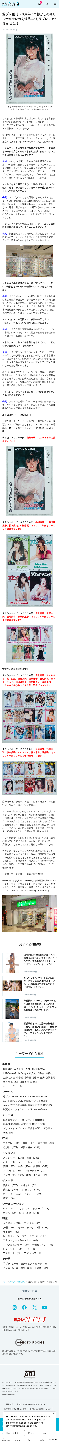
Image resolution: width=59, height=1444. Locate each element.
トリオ (24, 1208)
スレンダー (14, 1157)
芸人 (31, 1249)
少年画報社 (30, 1077)
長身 (25, 1166)
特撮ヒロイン (43, 1244)
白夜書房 (24, 1081)
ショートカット (31, 1162)
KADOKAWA (38, 1069)
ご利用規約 (8, 1404)
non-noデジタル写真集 (15, 1105)
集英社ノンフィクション (16, 1109)
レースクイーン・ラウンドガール (25, 1236)
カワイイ (13, 1193)
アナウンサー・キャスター (21, 1240)
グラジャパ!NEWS (17, 1282)
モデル (26, 1227)
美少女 (11, 1185)
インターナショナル (17, 1174)
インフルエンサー (17, 1244)
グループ (41, 1208)
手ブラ (11, 1263)
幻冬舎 (40, 1073)
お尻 (10, 1162)
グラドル (13, 1223)
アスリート (13, 1253)
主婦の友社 (9, 1077)
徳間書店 (50, 1077)
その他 (41, 1268)
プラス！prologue (34, 1119)
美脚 (10, 1166)
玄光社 (32, 1073)
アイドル (33, 1223)
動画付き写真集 (11, 1124)
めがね (11, 1147)
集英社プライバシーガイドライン (31, 1404)
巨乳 (34, 1157)
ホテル (10, 1212)
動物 (26, 1268)
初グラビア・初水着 (35, 1263)
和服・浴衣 (30, 1147)
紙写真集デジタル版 (13, 1119)
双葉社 (33, 1081)
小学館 (19, 1077)
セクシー (34, 1193)
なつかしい (30, 1189)
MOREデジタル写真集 (36, 1100)
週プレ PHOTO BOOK (15, 1096)
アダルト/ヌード (32, 1253)
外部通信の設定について (40, 1409)
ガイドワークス (22, 1069)
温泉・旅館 (29, 1212)
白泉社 (14, 1081)
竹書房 (41, 1077)
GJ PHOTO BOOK (13, 1100)
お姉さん (29, 1185)
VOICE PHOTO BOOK (33, 1124)
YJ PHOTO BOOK (38, 1096)
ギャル (40, 1174)
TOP (4, 1282)
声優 (42, 1227)
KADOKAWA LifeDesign (15, 1073)
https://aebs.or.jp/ (8, 1394)
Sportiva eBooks (38, 1109)
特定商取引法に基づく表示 (15, 1409)
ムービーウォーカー (13, 1086)
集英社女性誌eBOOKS (40, 1105)
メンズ (11, 1268)
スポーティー (36, 1170)
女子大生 (11, 1231)
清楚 (10, 1198)
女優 (10, 1227)
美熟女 (11, 1189)
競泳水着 (46, 1143)
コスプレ (12, 1143)
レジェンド (13, 1249)
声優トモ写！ (35, 1128)
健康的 (41, 1166)
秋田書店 (7, 1069)
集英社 (49, 1073)
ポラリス (48, 1128)
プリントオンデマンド (15, 1128)
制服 (30, 1143)
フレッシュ (13, 1170)
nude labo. (8, 1132)
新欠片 (6, 1081)
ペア (9, 1208)
